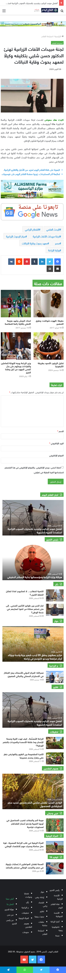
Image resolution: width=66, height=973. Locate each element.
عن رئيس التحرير (11, 921)
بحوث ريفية (39, 916)
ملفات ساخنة (43, 923)
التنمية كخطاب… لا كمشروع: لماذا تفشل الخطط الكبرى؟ (25, 592)
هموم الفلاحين (28, 924)
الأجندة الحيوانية (58, 914)
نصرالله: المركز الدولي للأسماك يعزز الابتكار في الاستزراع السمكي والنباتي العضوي (24, 674)
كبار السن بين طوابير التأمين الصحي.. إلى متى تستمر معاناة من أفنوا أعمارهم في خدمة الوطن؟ (25, 608)
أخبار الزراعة (55, 921)
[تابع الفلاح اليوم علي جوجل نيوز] (32, 211)
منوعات (25, 932)
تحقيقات (25, 912)
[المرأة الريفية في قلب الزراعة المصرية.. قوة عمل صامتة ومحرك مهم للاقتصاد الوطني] (55, 847)
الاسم (60, 431)
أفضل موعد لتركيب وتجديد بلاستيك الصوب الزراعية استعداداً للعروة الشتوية (35, 530)
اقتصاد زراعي (42, 903)
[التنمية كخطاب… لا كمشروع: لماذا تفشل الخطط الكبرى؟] (55, 595)
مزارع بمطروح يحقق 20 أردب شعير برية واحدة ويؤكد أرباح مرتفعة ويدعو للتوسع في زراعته (35, 656)
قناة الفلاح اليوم (57, 905)
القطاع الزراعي (32, 229)
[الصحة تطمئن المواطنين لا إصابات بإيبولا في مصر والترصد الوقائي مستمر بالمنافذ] (55, 868)
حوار (42, 891)
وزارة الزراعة (54, 250)
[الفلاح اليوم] (45, 10)
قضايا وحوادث (28, 894)
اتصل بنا (10, 904)
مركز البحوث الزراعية (15, 236)
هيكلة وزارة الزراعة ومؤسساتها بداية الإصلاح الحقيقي (34, 577)
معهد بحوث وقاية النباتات (35, 243)
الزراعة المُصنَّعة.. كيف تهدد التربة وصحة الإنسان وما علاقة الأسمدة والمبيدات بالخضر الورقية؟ (23, 741)
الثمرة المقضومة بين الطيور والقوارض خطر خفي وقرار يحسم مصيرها (24, 755)
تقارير (42, 911)
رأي (27, 902)
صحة (57, 935)
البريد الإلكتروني (56, 443)
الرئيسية (58, 36)
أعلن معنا (10, 898)
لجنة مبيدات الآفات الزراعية (46, 236)
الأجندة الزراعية (58, 896)
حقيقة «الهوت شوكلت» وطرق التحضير (50, 322)
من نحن (10, 914)
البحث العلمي (53, 229)
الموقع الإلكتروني (56, 455)
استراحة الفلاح (47, 36)
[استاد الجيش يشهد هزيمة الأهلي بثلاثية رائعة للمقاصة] (16, 303)
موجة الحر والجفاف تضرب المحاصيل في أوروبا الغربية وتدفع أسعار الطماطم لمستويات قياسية (25, 823)
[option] (33, 517)
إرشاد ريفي (39, 897)
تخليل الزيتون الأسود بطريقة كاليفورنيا (51, 364)
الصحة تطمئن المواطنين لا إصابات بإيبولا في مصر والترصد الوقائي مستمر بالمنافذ (25, 865)
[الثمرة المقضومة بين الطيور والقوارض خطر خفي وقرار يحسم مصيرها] (55, 758)
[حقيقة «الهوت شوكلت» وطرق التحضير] (48, 303)
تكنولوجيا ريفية (57, 928)
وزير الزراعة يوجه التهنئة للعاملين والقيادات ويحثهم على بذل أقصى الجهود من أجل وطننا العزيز (16, 367)
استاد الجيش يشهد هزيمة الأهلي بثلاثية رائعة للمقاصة (18, 322)
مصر (57, 243)
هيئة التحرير (9, 909)
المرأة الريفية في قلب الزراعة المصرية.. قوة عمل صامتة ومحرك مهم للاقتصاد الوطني (23, 844)
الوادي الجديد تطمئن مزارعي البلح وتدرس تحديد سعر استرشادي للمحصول (35, 804)
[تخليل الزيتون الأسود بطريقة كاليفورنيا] (48, 346)
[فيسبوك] (57, 261)
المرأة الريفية (24, 918)
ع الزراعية (25, 907)
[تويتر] (50, 261)
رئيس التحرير (54, 890)
